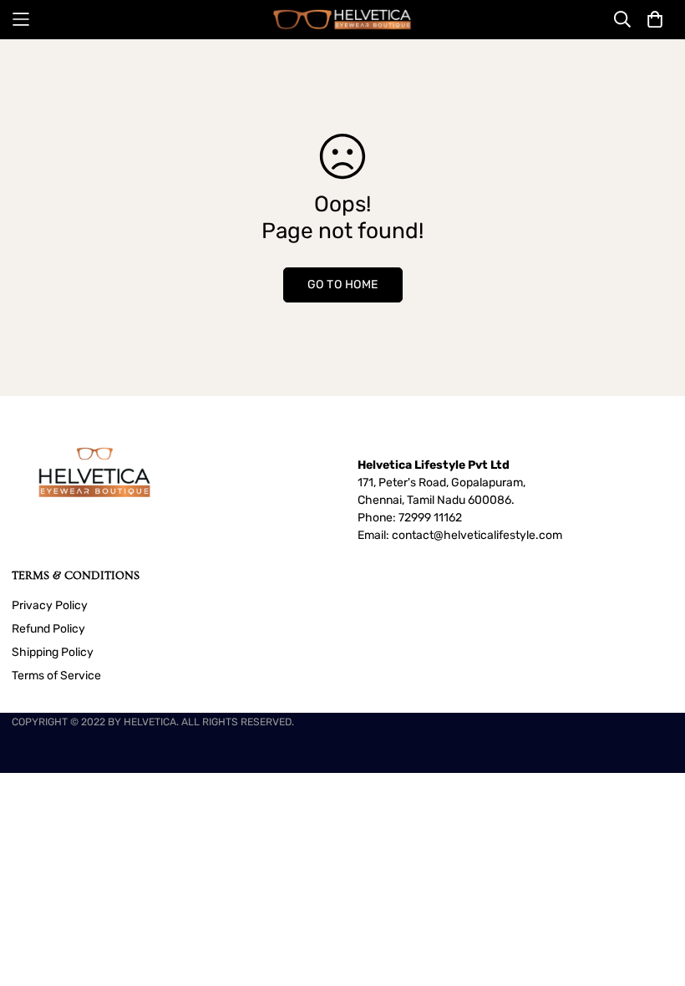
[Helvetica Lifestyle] (342, 19)
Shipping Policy (53, 652)
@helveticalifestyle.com (498, 535)
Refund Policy (48, 629)
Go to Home (342, 284)
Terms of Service (56, 675)
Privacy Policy (50, 605)
